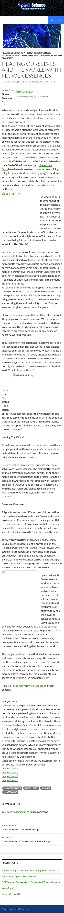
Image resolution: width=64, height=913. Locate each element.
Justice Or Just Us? (11, 894)
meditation (8, 55)
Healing (6, 53)
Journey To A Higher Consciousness (30, 53)
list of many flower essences (27, 685)
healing (46, 788)
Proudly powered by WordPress (15, 909)
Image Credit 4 (10, 780)
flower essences (12, 788)
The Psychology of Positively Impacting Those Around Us (30, 870)
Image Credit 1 (10, 768)
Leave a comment (46, 81)
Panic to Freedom (43, 55)
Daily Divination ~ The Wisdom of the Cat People (26, 839)
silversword (10, 792)
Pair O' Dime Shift (24, 55)
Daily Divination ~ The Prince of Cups (21, 827)
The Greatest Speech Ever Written (19, 876)
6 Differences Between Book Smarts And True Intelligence (31, 882)
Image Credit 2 (10, 772)
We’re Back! (8, 888)
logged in (21, 811)
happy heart (31, 788)
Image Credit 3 (10, 776)
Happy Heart (13, 654)
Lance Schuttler (27, 81)
